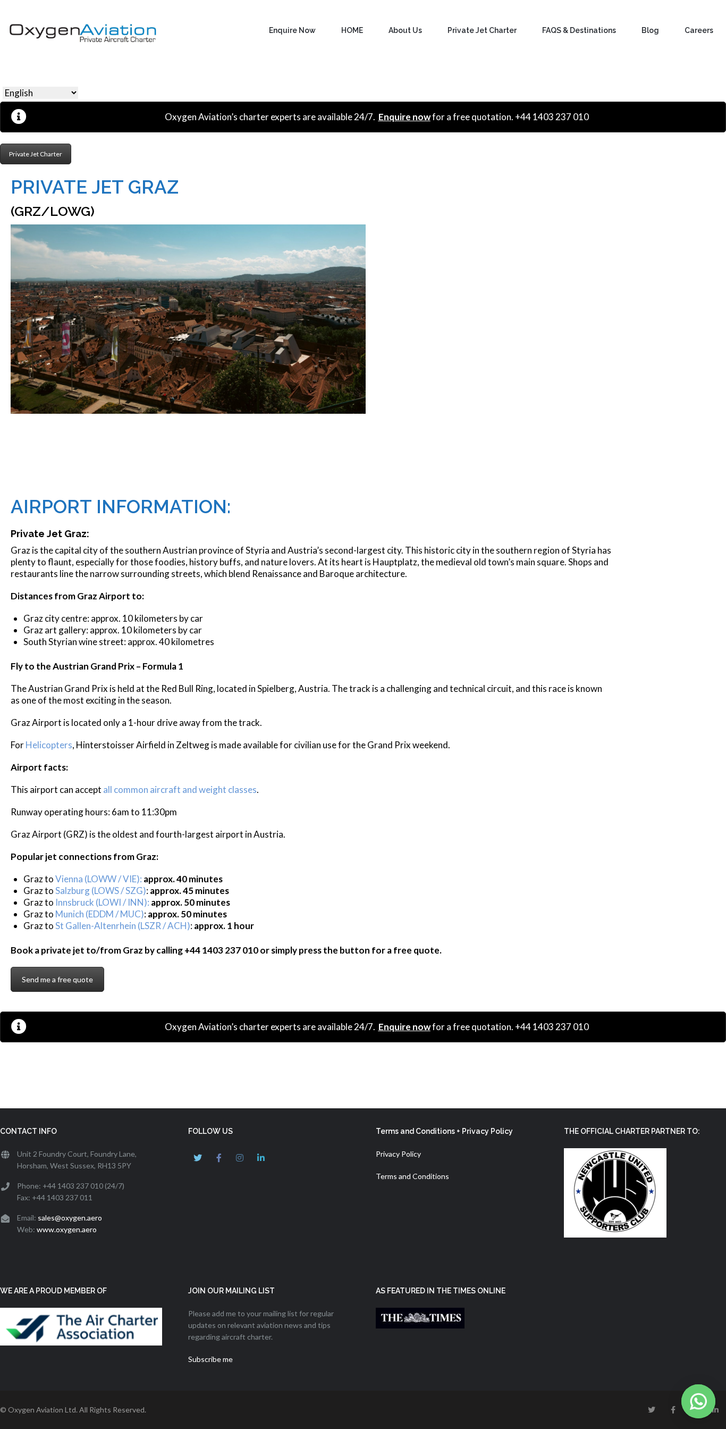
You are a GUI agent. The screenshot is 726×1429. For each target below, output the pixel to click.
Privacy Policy (398, 1153)
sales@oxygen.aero (70, 1217)
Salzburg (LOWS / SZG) (100, 890)
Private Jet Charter (482, 30)
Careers (699, 30)
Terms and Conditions (412, 1176)
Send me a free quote (57, 979)
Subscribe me (210, 1359)
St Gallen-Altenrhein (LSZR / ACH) (122, 925)
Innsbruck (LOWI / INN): (102, 902)
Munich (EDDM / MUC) (99, 914)
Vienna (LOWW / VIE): (98, 878)
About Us (405, 30)
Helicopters (49, 744)
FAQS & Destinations (579, 30)
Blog (650, 30)
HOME (352, 30)
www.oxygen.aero (67, 1229)
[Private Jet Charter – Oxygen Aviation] (79, 33)
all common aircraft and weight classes (180, 789)
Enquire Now (292, 30)
